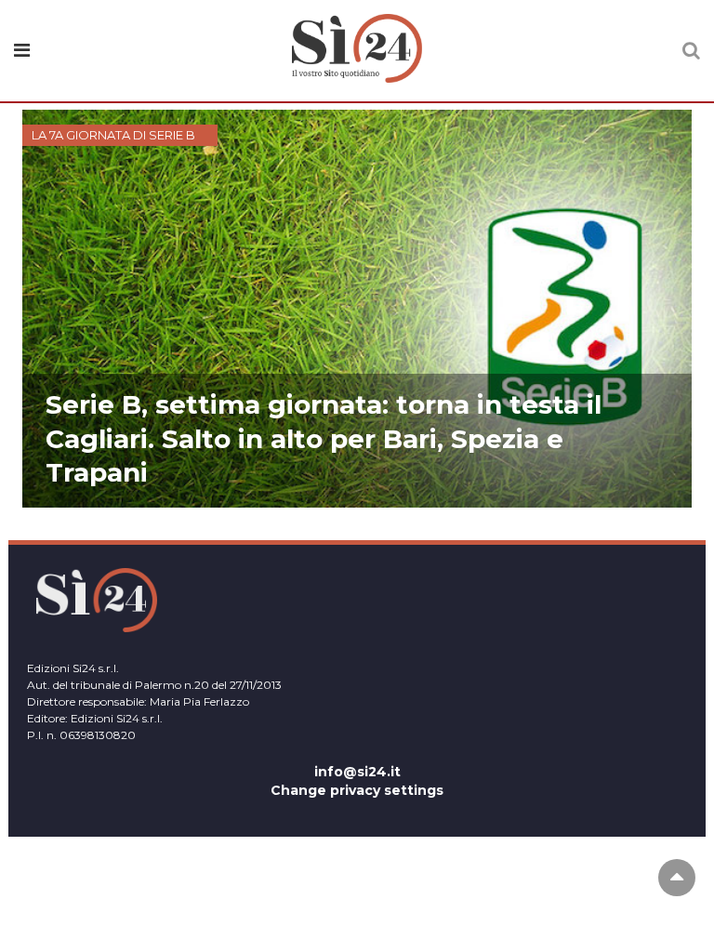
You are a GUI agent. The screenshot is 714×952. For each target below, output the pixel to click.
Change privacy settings (357, 790)
